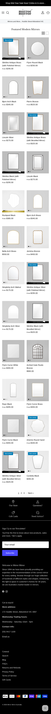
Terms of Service (9, 676)
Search (5, 656)
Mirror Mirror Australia (14, 704)
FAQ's (4, 664)
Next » (31, 493)
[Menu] (3, 13)
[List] (47, 33)
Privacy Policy (8, 672)
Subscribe (10, 553)
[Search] (9, 13)
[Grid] (43, 33)
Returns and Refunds (11, 668)
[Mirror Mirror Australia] (25, 12)
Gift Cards (6, 680)
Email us (6, 636)
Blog (4, 660)
